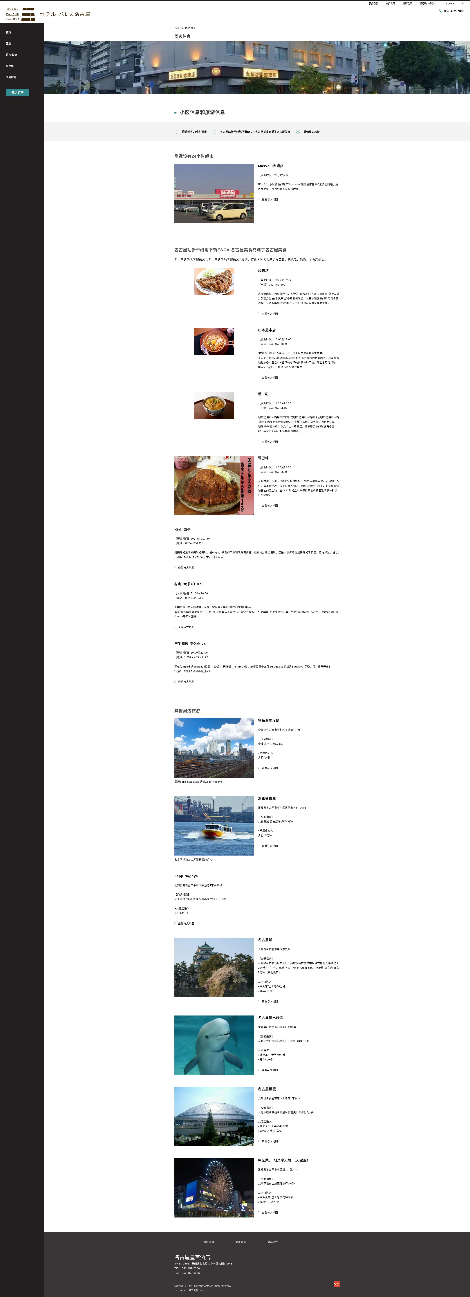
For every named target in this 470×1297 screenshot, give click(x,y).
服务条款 (208, 1242)
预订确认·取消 (427, 3)
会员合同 (241, 1242)
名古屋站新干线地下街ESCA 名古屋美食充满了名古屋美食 (255, 131)
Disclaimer (179, 1290)
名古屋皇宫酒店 (192, 1257)
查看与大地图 (270, 199)
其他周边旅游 (312, 131)
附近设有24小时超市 (194, 131)
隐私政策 (273, 1242)
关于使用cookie (196, 1290)
